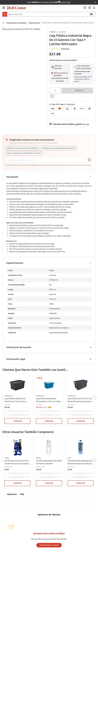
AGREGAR (17, 421)
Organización (34, 22)
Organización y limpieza (16, 22)
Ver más (86, 124)
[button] (3, 397)
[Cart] (94, 7)
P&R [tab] (22, 494)
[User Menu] (89, 7)
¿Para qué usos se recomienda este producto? (58, 148)
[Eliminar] (51, 90)
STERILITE (53, 32)
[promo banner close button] (95, 2)
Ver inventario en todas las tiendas (60, 79)
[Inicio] (4, 23)
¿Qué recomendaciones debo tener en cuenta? (24, 153)
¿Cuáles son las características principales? (22, 148)
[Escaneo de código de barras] (91, 14)
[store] (85, 7)
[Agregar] (59, 90)
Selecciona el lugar (81, 77)
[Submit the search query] (4, 14)
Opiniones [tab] (12, 494)
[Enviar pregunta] (89, 160)
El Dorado (58, 68)
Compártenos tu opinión (49, 545)
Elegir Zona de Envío (83, 68)
